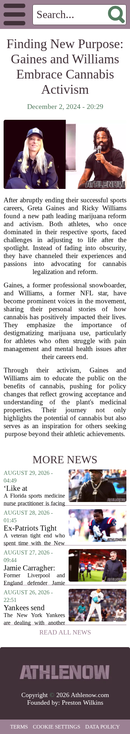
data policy (102, 727)
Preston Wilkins (82, 702)
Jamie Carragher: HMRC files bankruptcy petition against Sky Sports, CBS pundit (34, 568)
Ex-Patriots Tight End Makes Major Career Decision (31, 528)
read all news (65, 632)
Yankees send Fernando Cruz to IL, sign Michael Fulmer (30, 608)
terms (19, 727)
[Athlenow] (65, 672)
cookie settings (56, 727)
